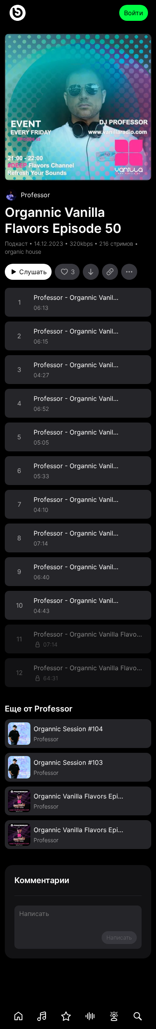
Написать (119, 937)
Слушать (33, 272)
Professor (35, 195)
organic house (23, 251)
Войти (133, 13)
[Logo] (17, 12)
